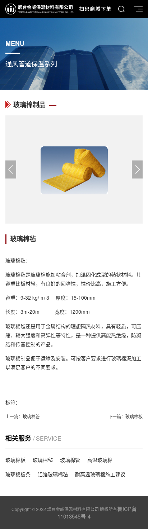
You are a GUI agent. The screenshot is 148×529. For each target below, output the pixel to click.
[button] (137, 169)
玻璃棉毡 (43, 459)
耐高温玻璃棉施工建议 (100, 474)
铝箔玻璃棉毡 (53, 474)
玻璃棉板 (134, 416)
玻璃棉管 (31, 416)
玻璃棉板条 (18, 474)
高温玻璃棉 (99, 459)
